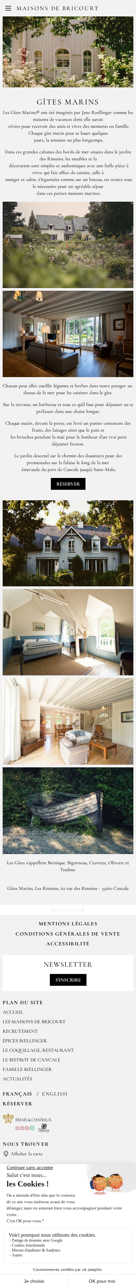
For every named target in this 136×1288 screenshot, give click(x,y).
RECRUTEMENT (20, 1031)
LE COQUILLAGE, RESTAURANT (38, 1050)
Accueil (13, 1012)
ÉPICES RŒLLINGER (25, 1041)
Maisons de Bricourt (58, 8)
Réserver (68, 484)
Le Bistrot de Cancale (31, 1060)
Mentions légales (68, 923)
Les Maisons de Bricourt (34, 1022)
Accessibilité (68, 943)
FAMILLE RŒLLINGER (27, 1069)
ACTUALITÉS (17, 1079)
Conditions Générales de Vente (68, 934)
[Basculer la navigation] (8, 8)
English (54, 1094)
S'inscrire (68, 980)
